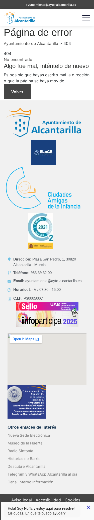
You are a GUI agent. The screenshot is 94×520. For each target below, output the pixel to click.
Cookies (72, 499)
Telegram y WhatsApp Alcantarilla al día (42, 474)
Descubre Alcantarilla (26, 466)
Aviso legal (21, 499)
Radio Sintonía (20, 450)
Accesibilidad (48, 499)
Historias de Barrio (24, 458)
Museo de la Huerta (25, 443)
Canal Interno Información (30, 482)
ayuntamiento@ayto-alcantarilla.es (51, 5)
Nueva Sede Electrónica (29, 435)
